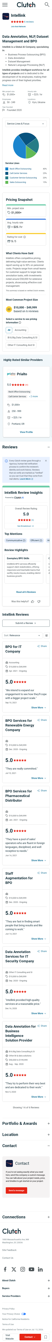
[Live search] (47, 4)
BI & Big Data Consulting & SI (22, 337)
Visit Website (9, 1337)
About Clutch (8, 1280)
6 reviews (29, 21)
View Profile (26, 432)
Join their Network (18, 27)
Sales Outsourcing (18, 182)
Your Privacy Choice (11, 1314)
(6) (32, 520)
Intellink (18, 15)
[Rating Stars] (17, 385)
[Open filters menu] (47, 635)
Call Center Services (18, 173)
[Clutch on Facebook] (5, 1269)
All (9, 330)
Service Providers (11, 1296)
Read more (7, 85)
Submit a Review (24, 623)
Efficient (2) (36, 540)
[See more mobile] (39, 707)
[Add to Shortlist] (45, 1337)
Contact (28, 1337)
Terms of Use (8, 1324)
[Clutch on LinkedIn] (40, 1269)
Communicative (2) (16, 540)
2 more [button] (34, 396)
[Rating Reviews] (17, 22)
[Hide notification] (45, 460)
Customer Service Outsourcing (23, 178)
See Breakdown (24, 526)
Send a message (16, 1190)
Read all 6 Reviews (26, 592)
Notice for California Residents (15, 1319)
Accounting (20, 330)
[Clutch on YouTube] (31, 1269)
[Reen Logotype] (11, 374)
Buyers (5, 1288)
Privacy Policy (8, 1309)
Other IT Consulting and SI (21, 345)
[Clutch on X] (14, 1269)
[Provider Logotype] (5, 16)
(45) (26, 385)
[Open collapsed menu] (4, 4)
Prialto (22, 374)
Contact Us (7, 1258)
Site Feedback (9, 1250)
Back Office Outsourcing (20, 169)
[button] (22, 635)
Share (44, 646)
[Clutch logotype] (26, 4)
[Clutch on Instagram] (23, 1269)
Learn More (25, 479)
